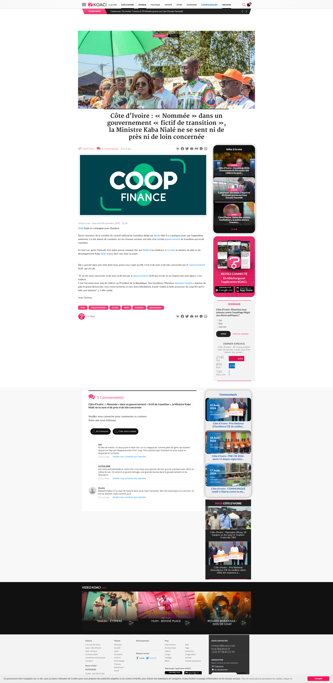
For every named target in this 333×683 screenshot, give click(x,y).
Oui (220, 320)
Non (220, 323)
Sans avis (222, 327)
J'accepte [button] (318, 678)
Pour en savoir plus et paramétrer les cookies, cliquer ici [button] (267, 678)
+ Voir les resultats (240, 333)
